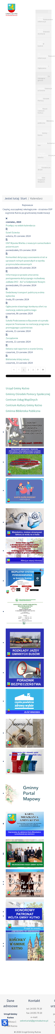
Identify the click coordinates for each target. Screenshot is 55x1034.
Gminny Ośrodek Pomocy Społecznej (28, 390)
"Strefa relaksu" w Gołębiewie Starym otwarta (28, 209)
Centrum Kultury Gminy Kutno (24, 401)
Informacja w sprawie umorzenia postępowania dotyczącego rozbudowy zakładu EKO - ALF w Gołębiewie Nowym (25, 275)
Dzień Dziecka (13, 228)
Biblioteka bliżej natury (17, 355)
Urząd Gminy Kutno (17, 385)
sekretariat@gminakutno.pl (34, 1017)
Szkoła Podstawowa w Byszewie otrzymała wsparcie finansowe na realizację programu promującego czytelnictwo (27, 320)
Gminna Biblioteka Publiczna (23, 407)
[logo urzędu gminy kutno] (11, 10)
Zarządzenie (12, 334)
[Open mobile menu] (43, 7)
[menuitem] (43, 19)
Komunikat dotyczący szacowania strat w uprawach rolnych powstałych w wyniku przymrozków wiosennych (26, 257)
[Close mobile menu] (49, 11)
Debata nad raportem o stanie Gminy (24, 345)
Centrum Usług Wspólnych (22, 396)
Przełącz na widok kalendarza (20, 221)
